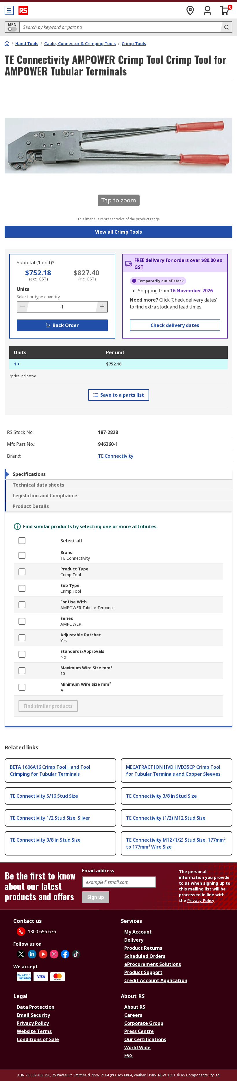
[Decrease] (23, 307)
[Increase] (101, 307)
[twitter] (21, 954)
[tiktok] (76, 954)
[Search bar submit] (226, 27)
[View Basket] (224, 10)
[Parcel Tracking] (190, 10)
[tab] (118, 474)
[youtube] (43, 954)
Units (23, 289)
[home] (7, 43)
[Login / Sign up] (207, 10)
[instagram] (54, 954)
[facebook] (65, 954)
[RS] (23, 10)
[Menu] (9, 10)
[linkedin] (32, 954)
